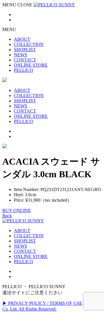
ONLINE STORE (31, 256)
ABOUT (22, 230)
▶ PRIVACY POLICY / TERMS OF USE (42, 303)
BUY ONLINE (16, 210)
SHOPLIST (25, 240)
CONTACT (25, 251)
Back (7, 215)
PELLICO (23, 261)
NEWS (20, 246)
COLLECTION (29, 235)
